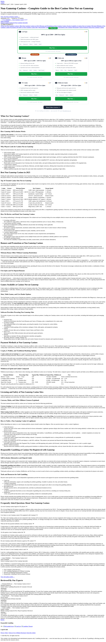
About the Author (31, 632)
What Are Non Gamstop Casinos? (10, 26)
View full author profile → (8, 577)
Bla (2, 1)
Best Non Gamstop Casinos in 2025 (29, 26)
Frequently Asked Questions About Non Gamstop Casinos (88, 27)
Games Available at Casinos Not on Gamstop (79, 26)
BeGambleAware (8, 626)
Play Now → (53, 48)
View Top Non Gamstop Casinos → (10, 16)
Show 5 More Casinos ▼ (53, 107)
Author (2, 3)
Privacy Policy (4, 632)
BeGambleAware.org (67, 110)
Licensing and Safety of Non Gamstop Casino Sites (24, 27)
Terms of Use (12, 632)
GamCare (17, 626)
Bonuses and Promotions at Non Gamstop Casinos (52, 26)
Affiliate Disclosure (21, 632)
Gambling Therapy (27, 626)
